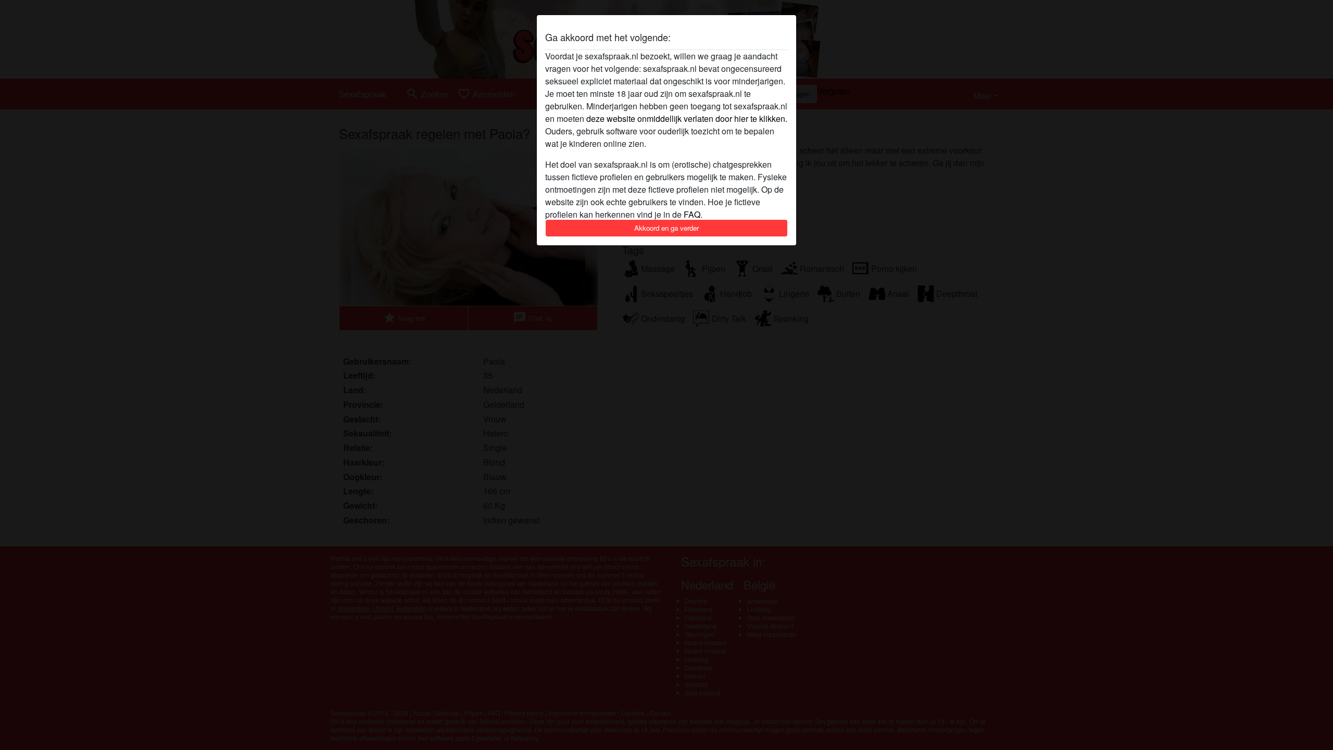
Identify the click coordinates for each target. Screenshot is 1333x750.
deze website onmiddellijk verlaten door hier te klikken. (686, 118)
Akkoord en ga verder (666, 228)
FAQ (692, 214)
